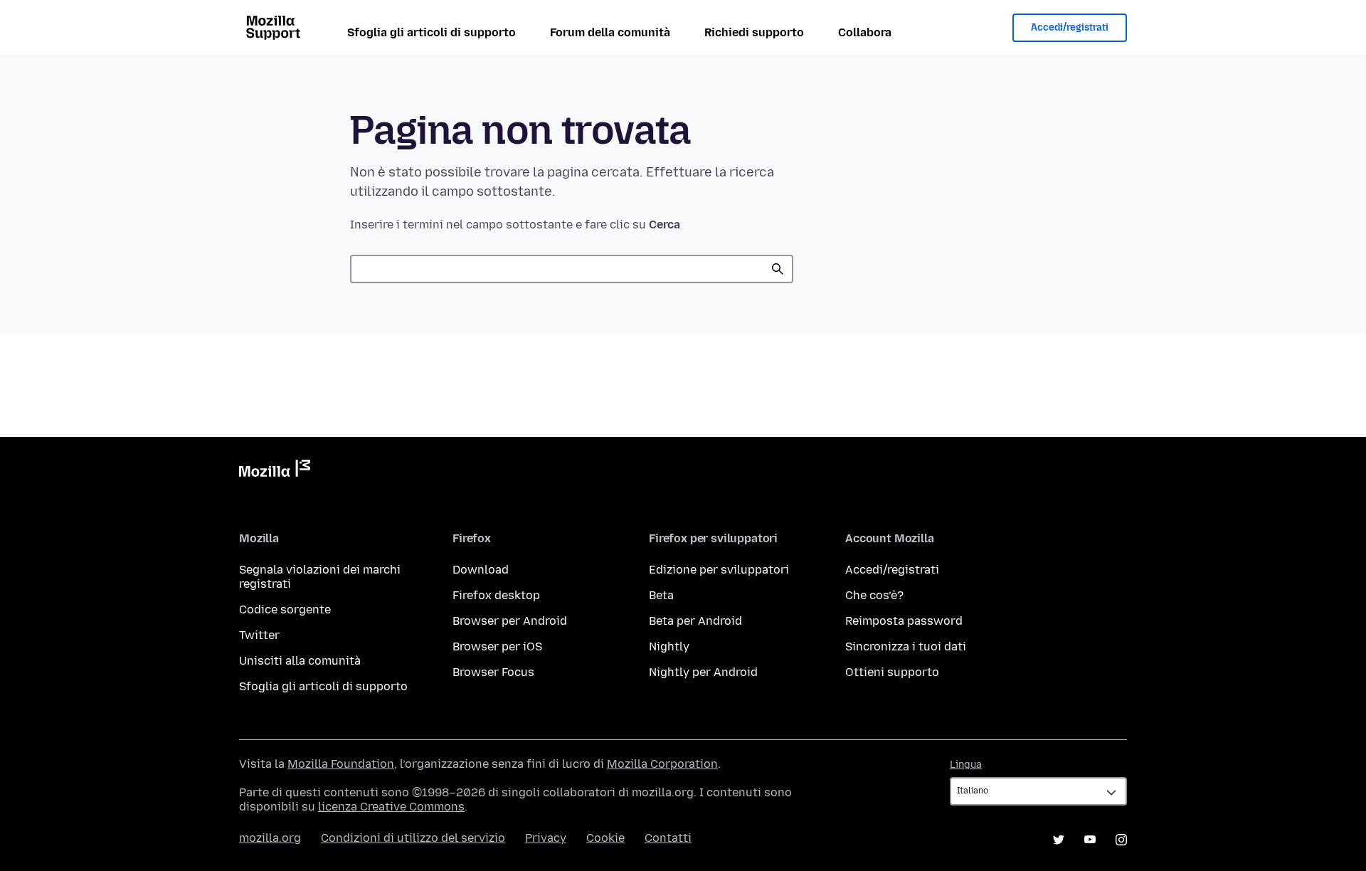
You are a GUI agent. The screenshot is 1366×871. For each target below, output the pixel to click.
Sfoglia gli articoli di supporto (431, 32)
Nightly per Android (703, 672)
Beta (661, 595)
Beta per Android (695, 621)
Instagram (1121, 839)
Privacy (545, 838)
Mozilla (274, 471)
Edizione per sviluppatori (719, 569)
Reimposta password (904, 621)
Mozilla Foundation (340, 764)
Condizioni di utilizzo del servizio (413, 838)
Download (480, 569)
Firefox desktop (496, 595)
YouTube (1090, 839)
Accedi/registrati (1069, 27)
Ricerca (777, 269)
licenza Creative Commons (391, 806)
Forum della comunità (610, 32)
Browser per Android (509, 621)
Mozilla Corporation (662, 764)
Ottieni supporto (892, 672)
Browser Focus (493, 672)
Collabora (864, 32)
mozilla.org (270, 838)
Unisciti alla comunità (300, 660)
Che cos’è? (874, 595)
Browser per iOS (497, 646)
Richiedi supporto (754, 32)
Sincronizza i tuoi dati (905, 646)
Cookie (605, 838)
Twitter (259, 635)
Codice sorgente (285, 609)
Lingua (966, 765)
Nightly (669, 646)
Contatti (668, 838)
